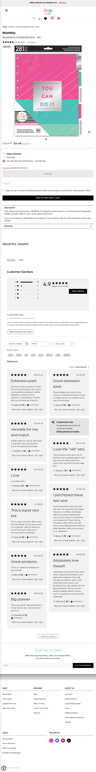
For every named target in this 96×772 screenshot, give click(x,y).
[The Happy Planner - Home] (48, 10)
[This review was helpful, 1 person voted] (78, 540)
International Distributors (74, 717)
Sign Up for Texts (8, 708)
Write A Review (78, 291)
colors (10, 355)
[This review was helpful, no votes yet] (36, 409)
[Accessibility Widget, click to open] (3, 768)
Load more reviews (48, 636)
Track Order (7, 699)
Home (4, 27)
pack (33, 355)
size (26, 355)
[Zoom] (89, 132)
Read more (63, 531)
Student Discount (9, 704)
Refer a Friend (39, 704)
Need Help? (7, 694)
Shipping (5, 168)
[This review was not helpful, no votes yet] (40, 409)
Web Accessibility (9, 748)
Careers (68, 722)
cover (40, 355)
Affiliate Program (71, 713)
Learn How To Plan (41, 708)
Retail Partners (71, 699)
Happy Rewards (40, 699)
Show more (12, 361)
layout (18, 355)
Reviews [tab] (11, 260)
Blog (35, 694)
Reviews (37, 713)
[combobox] (41, 344)
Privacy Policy (7, 739)
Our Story (68, 694)
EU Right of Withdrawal (11, 753)
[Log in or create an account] (39, 18)
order (58, 355)
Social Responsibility (73, 704)
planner (49, 355)
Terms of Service (8, 743)
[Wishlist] (45, 18)
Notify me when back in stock (48, 198)
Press (67, 708)
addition (67, 355)
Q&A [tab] (21, 260)
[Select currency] (60, 18)
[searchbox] (15, 344)
